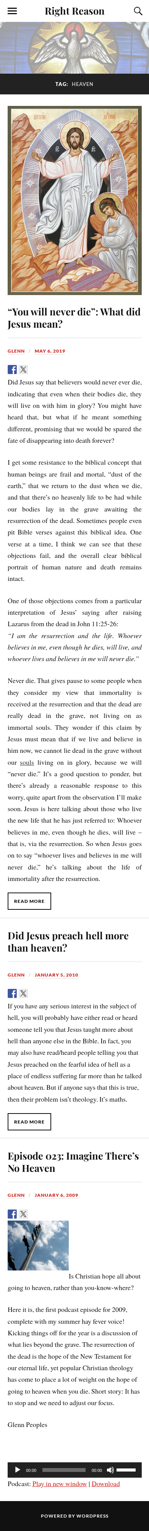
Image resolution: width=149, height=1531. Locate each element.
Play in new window (59, 1483)
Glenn (16, 351)
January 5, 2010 (56, 975)
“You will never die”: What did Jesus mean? (74, 317)
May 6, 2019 (50, 351)
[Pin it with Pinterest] (45, 369)
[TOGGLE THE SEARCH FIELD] (137, 11)
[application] (75, 1470)
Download (106, 1483)
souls (27, 762)
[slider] (127, 1469)
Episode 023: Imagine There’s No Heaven (73, 1161)
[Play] (17, 1470)
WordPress (92, 1516)
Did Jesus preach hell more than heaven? (68, 941)
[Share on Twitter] (23, 369)
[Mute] (110, 1470)
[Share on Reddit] (34, 369)
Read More (29, 901)
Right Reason (75, 10)
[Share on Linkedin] (56, 369)
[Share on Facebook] (12, 369)
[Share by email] (67, 369)
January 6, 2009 (56, 1195)
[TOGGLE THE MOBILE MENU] (12, 11)
